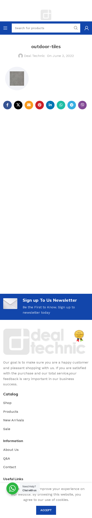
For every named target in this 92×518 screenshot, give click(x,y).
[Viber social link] (82, 105)
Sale (6, 429)
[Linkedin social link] (50, 105)
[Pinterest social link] (39, 105)
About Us (11, 450)
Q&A (6, 458)
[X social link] (18, 105)
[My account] (86, 28)
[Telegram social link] (71, 105)
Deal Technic (34, 56)
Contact (9, 467)
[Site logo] (46, 15)
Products (10, 412)
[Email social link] (29, 105)
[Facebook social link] (7, 105)
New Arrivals (13, 420)
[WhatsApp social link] (61, 105)
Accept (46, 510)
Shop (7, 403)
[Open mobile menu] (5, 28)
